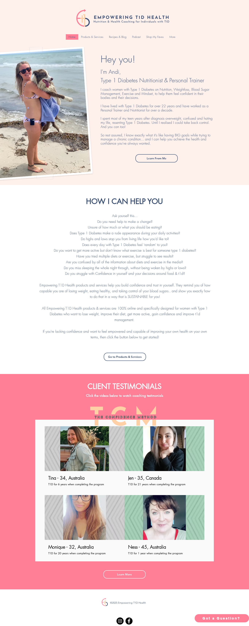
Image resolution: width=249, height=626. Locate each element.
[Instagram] (120, 621)
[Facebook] (129, 621)
